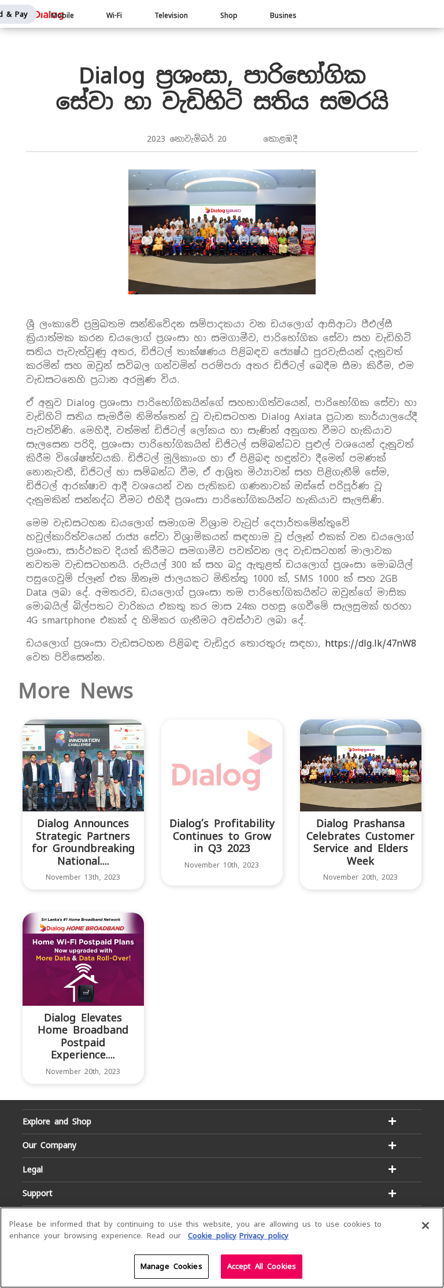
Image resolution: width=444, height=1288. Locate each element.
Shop (229, 15)
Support (38, 1193)
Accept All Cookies (261, 1266)
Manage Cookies (171, 1266)
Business (285, 15)
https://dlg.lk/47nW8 (370, 643)
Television (171, 15)
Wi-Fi (114, 15)
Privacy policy (263, 1236)
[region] (222, 1247)
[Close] (425, 1225)
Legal (33, 1169)
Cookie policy (212, 1236)
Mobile (62, 15)
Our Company (49, 1145)
